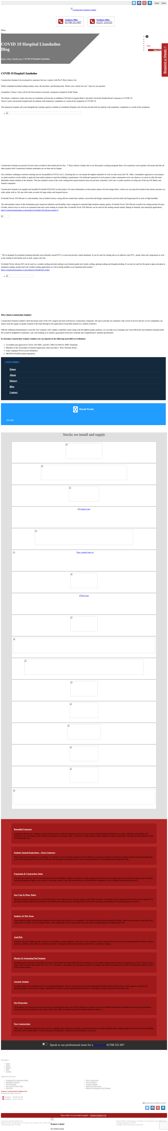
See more (10, 420)
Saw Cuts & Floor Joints (25, 895)
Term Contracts (91, 1082)
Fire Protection (20, 1003)
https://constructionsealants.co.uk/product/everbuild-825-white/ (25, 270)
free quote (100, 1044)
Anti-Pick (18, 937)
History (150, 43)
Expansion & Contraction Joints (28, 874)
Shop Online (158, 50)
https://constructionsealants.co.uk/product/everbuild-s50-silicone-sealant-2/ (29, 210)
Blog (149, 46)
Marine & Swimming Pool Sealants (30, 958)
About (163, 3)
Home (157, 3)
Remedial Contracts (23, 829)
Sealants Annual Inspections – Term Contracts (34, 852)
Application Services (155, 41)
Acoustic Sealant (21, 981)
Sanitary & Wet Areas (24, 916)
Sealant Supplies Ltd (98, 1115)
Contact (150, 48)
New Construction (22, 1024)
